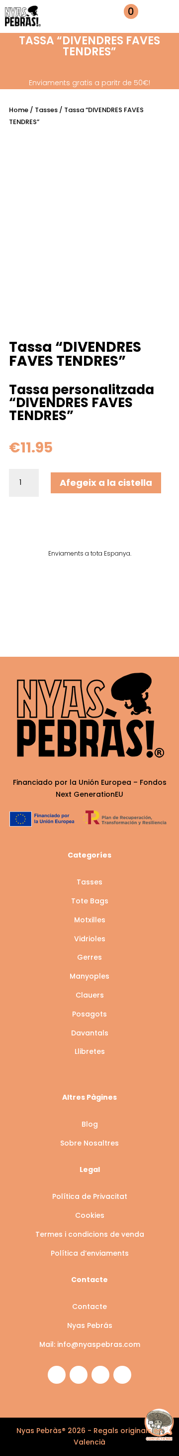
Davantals (89, 1033)
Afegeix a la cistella (106, 482)
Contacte (89, 1306)
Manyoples (89, 976)
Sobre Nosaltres (89, 1143)
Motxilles (89, 920)
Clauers (90, 995)
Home (18, 110)
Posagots (89, 1014)
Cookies (89, 1215)
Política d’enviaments (90, 1253)
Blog (90, 1124)
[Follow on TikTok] (122, 1375)
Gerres (89, 957)
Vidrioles (89, 939)
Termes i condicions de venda (89, 1234)
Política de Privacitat (89, 1196)
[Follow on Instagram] (57, 1375)
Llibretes (90, 1051)
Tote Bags (89, 901)
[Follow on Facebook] (79, 1375)
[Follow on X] (100, 1375)
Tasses (46, 110)
